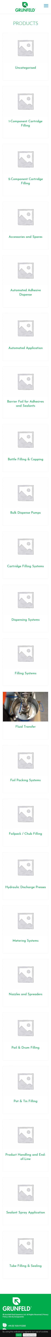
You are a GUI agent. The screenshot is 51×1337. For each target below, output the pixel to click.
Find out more (30, 1335)
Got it (18, 1335)
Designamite (19, 1317)
